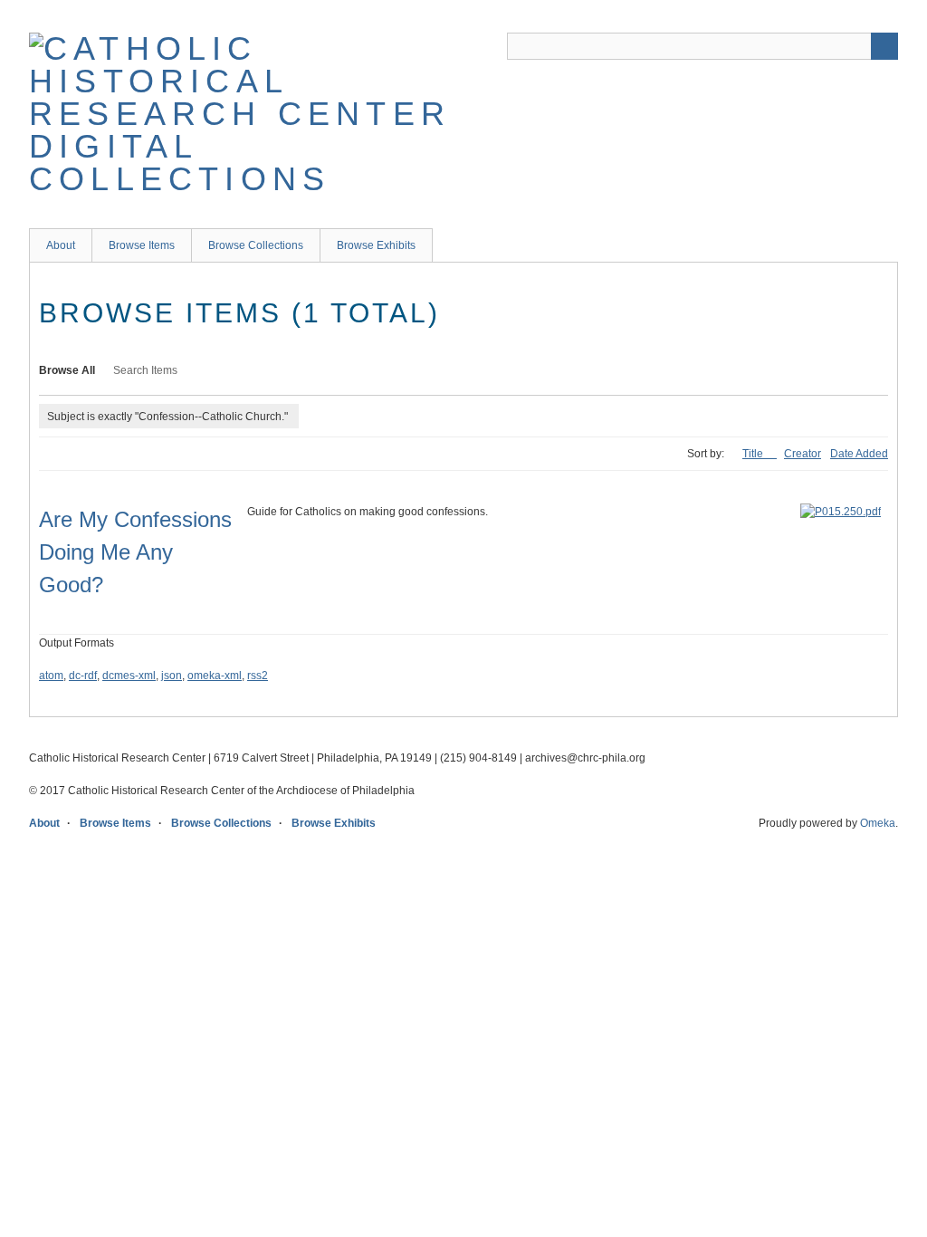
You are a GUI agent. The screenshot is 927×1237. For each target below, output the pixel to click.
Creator (802, 453)
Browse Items (142, 245)
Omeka (877, 823)
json (171, 675)
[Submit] (884, 46)
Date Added (859, 453)
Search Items (145, 370)
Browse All (67, 370)
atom (51, 675)
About (60, 245)
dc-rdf (83, 675)
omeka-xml (214, 675)
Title (754, 453)
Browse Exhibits (376, 245)
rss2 (257, 675)
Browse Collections (255, 245)
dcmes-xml (129, 675)
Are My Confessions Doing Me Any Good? (135, 552)
